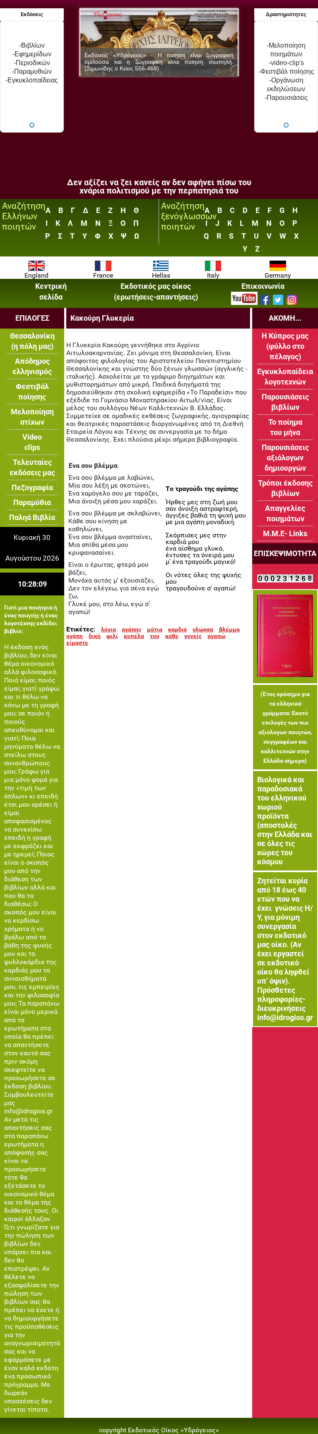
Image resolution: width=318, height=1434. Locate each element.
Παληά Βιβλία (32, 517)
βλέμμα (229, 629)
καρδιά (177, 629)
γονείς (193, 636)
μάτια (154, 629)
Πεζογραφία (32, 487)
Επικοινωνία (262, 286)
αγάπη (74, 636)
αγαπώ (216, 636)
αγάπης (131, 629)
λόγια (108, 629)
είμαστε (77, 642)
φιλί (112, 636)
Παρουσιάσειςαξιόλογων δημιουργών (285, 457)
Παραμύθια (32, 502)
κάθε (171, 636)
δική (95, 636)
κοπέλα (134, 636)
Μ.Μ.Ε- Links (285, 533)
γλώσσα (203, 629)
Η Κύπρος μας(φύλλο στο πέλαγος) (285, 346)
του (154, 636)
